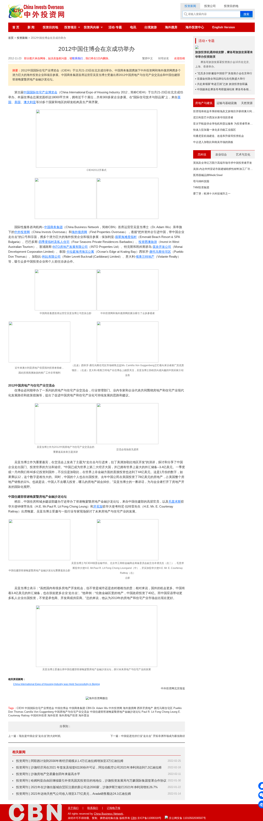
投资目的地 (231, 6)
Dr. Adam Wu (100, 708)
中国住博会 (61, 708)
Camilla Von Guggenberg (39, 711)
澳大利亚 (30, 102)
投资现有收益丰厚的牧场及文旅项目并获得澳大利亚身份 (226, 111)
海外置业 (83, 715)
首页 (11, 37)
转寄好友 (163, 58)
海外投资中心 (195, 27)
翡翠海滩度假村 (126, 237)
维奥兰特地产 (145, 256)
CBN (88, 708)
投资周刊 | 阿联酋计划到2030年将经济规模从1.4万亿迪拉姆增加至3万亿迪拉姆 (69, 761)
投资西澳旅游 (147, 242)
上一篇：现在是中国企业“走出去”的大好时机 (34, 736)
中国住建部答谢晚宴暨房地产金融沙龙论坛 (115, 711)
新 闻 (31, 27)
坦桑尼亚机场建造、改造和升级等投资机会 (218, 135)
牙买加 (98, 506)
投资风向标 (91, 27)
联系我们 (77, 58)
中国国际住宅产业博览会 (40, 92)
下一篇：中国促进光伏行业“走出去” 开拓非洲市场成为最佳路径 (147, 736)
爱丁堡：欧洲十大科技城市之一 (212, 193)
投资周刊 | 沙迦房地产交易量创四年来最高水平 (48, 774)
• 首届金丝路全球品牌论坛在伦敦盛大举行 (220, 78)
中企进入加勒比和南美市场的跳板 (213, 142)
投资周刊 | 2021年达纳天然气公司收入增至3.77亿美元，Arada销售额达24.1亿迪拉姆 (73, 793)
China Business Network (108, 813)
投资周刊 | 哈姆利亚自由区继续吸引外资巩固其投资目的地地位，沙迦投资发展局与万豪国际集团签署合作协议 (91, 780)
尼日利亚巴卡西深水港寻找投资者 (213, 117)
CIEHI (20, 708)
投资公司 (210, 6)
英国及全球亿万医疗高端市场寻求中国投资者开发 (222, 162)
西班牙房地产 (145, 708)
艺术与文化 (243, 154)
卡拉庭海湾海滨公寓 (80, 251)
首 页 (15, 27)
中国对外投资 (39, 715)
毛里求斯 (174, 501)
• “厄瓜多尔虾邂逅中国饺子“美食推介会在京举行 (223, 73)
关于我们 (73, 808)
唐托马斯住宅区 (160, 251)
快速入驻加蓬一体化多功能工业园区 (214, 129)
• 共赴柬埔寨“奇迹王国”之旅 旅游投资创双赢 (221, 84)
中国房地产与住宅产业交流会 (71, 711)
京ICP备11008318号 (149, 818)
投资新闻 (190, 6)
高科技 (202, 154)
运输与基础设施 (227, 103)
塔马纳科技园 (201, 181)
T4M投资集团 (201, 187)
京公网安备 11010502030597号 (187, 818)
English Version (223, 27)
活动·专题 (115, 27)
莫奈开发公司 (162, 246)
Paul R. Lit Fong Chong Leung (159, 711)
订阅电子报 (113, 808)
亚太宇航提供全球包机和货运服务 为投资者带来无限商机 (227, 123)
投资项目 (70, 27)
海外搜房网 (79, 232)
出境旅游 (150, 27)
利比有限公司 (51, 256)
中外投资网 (22, 232)
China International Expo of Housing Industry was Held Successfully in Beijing (56, 684)
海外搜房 (171, 27)
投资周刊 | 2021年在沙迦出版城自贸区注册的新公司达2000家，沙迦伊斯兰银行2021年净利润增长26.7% (87, 787)
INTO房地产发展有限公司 (70, 246)
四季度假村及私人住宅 (54, 242)
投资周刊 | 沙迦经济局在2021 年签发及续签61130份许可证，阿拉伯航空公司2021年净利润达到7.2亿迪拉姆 (88, 767)
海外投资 (52, 715)
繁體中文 (147, 58)
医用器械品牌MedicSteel (208, 175)
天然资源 (247, 103)
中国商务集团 (53, 227)
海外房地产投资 (68, 715)
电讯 (133, 27)
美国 (17, 102)
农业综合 (221, 154)
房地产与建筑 (203, 103)
